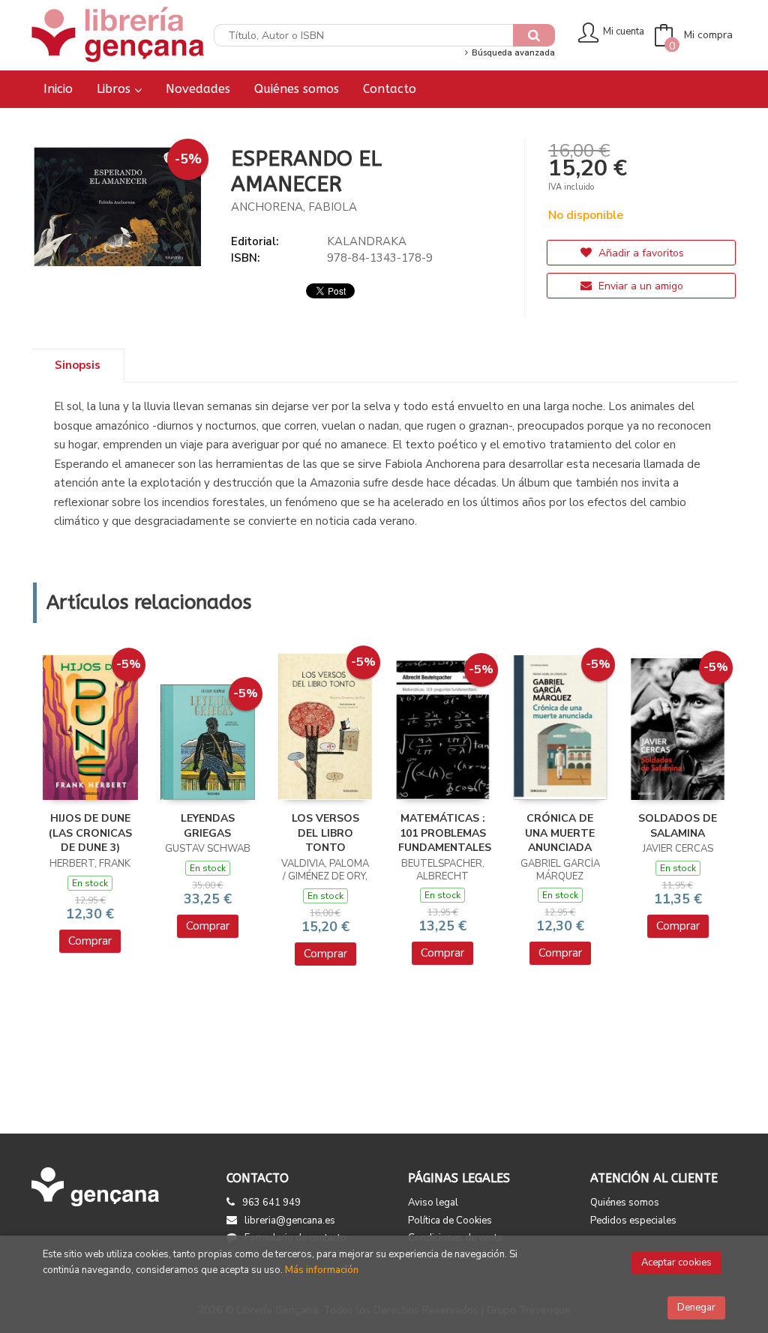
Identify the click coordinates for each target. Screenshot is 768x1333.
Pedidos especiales (633, 1220)
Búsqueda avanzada (512, 52)
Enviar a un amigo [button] (639, 286)
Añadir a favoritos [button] (640, 253)
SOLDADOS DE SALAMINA (677, 825)
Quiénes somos (624, 1202)
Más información (321, 1270)
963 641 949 (271, 1202)
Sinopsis (77, 365)
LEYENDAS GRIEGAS (208, 825)
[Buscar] (534, 35)
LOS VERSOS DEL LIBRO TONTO (325, 833)
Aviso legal (433, 1202)
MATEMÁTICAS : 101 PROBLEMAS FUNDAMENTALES (444, 833)
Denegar (696, 1307)
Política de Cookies (450, 1220)
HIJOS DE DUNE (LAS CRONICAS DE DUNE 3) (90, 833)
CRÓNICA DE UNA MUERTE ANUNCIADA (560, 833)
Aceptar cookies (676, 1262)
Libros (115, 89)
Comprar (90, 940)
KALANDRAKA (366, 241)
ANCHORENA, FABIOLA (294, 206)
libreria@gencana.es (289, 1220)
